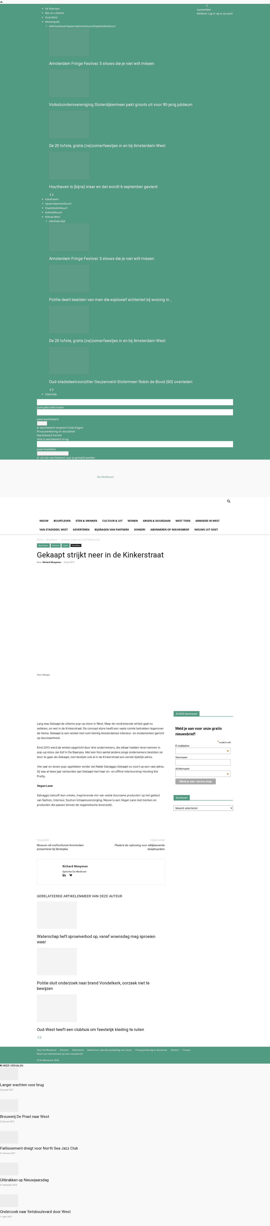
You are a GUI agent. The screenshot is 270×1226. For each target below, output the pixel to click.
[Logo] (65, 514)
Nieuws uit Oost (206, 529)
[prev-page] (38, 1037)
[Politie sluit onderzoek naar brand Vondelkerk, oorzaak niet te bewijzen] (101, 961)
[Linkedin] (66, 577)
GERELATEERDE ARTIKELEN (59, 896)
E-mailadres (202, 745)
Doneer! (139, 529)
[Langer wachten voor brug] (135, 1073)
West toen (183, 520)
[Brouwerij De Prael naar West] (135, 1105)
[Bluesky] (72, 875)
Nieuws (55, 545)
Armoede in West (207, 520)
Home (40, 539)
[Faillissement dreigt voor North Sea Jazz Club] (135, 1137)
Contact (186, 1049)
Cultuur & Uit (112, 520)
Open (65, 545)
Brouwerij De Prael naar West (24, 1116)
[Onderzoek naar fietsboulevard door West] (135, 1200)
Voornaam (181, 757)
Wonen (133, 520)
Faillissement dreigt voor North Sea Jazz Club (39, 1148)
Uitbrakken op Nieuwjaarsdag (24, 1180)
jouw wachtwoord (48, 419)
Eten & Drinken (86, 520)
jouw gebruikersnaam (50, 407)
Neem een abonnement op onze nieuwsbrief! (60, 1053)
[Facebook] (40, 577)
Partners (64, 1049)
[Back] (207, 6)
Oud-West (76, 545)
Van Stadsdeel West (53, 529)
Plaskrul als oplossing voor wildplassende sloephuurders (140, 847)
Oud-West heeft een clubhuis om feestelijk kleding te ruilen (90, 1029)
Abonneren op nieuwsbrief (169, 529)
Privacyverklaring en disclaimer (56, 431)
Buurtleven (62, 520)
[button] (228, 502)
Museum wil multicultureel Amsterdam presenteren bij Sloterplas (60, 847)
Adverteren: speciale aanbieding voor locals (109, 1049)
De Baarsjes (52, 8)
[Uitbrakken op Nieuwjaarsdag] (135, 1169)
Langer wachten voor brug (22, 1085)
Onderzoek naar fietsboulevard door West (35, 1212)
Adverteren (81, 529)
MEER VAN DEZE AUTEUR (102, 896)
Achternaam (202, 768)
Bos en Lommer (54, 13)
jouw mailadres (46, 449)
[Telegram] (74, 577)
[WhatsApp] (49, 577)
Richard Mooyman (52, 562)
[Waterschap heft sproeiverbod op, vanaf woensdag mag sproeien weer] (101, 915)
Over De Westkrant (46, 1049)
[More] (83, 577)
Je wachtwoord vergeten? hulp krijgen (60, 427)
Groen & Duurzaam (156, 520)
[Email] (57, 577)
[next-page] (40, 1037)
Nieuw (43, 520)
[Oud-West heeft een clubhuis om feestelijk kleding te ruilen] (101, 1008)
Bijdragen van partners (112, 529)
